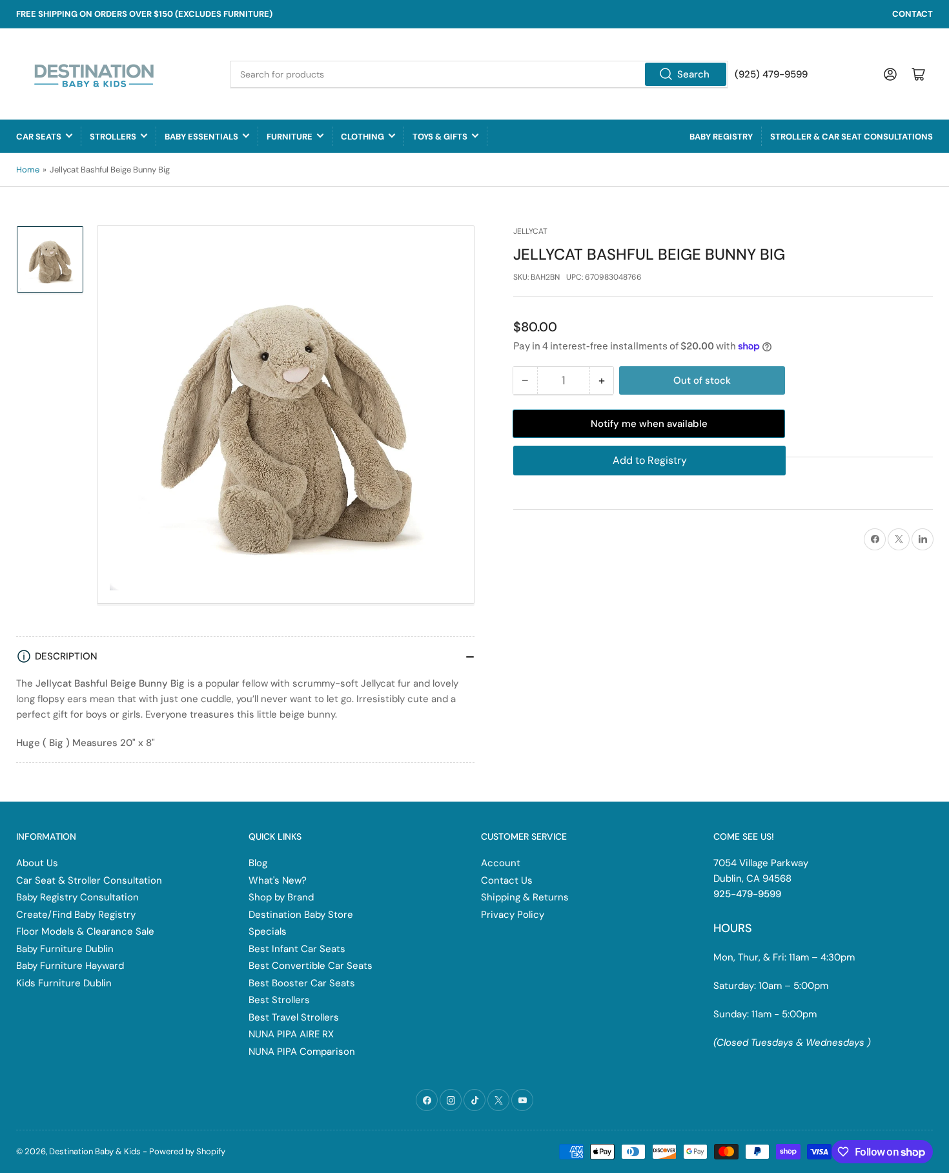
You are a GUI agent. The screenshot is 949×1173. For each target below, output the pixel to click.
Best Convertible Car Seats (310, 965)
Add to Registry (650, 460)
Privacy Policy (512, 914)
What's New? (278, 880)
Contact (912, 13)
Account (500, 862)
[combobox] (479, 74)
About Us (37, 862)
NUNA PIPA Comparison (302, 1051)
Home (27, 169)
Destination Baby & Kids (95, 1151)
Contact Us (507, 880)
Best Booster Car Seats (302, 983)
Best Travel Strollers (294, 1017)
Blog (258, 862)
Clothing (362, 136)
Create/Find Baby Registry (76, 914)
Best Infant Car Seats (297, 948)
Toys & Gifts (440, 136)
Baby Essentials (201, 136)
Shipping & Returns (525, 897)
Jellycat (530, 231)
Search (693, 74)
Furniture (289, 136)
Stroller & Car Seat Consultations (851, 136)
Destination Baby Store (301, 914)
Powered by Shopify (187, 1151)
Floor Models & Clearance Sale (85, 931)
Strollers (113, 136)
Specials (268, 931)
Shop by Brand (281, 897)
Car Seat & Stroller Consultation (89, 880)
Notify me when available (649, 423)
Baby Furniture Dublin (65, 948)
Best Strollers (279, 999)
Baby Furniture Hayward (70, 965)
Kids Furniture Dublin (64, 983)
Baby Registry (721, 136)
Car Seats (38, 136)
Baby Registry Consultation (77, 897)
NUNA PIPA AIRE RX (291, 1034)
